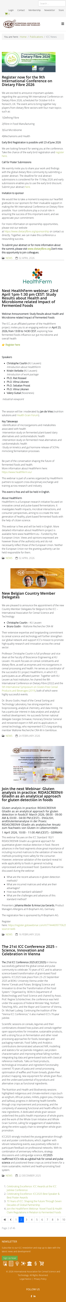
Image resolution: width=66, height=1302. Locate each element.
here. (28, 187)
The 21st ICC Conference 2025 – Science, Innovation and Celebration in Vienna (29, 950)
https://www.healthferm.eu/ (17, 472)
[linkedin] (34, 1296)
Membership (35, 10)
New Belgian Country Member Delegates (28, 595)
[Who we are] (17, 1263)
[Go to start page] (5, 1220)
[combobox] (52, 3)
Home (23, 36)
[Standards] (5, 1263)
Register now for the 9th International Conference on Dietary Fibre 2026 (27, 81)
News (9, 258)
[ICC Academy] (29, 1263)
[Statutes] (36, 1263)
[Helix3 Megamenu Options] (62, 23)
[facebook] (31, 1296)
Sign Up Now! (9, 1258)
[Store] (42, 1263)
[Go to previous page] (11, 1220)
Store (61, 10)
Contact (21, 10)
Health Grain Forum (27, 415)
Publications (36, 36)
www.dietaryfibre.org (39, 248)
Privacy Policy (40, 1278)
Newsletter (49, 10)
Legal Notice (25, 1278)
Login (11, 10)
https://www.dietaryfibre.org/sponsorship (26, 231)
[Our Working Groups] (23, 1263)
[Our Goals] (11, 1263)
